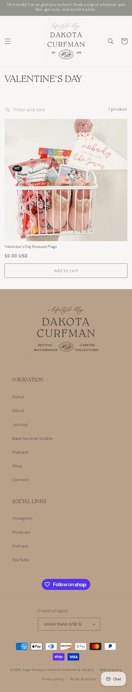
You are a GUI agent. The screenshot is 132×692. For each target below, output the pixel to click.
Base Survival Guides (32, 438)
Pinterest (21, 532)
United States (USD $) (63, 624)
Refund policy (111, 670)
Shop (17, 466)
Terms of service (83, 679)
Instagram (22, 518)
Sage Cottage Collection (42, 669)
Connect (20, 479)
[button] (7, 41)
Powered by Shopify (78, 669)
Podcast (20, 452)
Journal (20, 424)
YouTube (20, 559)
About (18, 410)
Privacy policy (53, 679)
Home (18, 396)
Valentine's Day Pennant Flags (31, 247)
